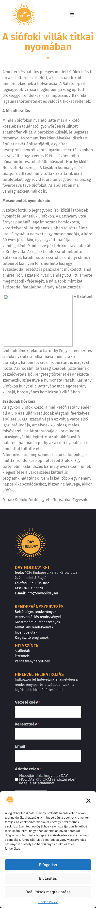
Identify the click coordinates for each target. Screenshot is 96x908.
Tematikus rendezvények (34, 627)
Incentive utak (26, 632)
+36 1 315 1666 (38, 583)
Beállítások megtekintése (48, 892)
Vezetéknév (27, 702)
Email (21, 746)
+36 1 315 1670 (32, 588)
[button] (88, 800)
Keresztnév (27, 724)
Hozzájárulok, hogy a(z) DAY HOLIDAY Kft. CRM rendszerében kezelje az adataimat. (48, 779)
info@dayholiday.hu (42, 593)
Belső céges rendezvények (35, 612)
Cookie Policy (48, 902)
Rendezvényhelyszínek (32, 661)
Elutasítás (48, 878)
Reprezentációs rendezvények (38, 617)
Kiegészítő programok (31, 638)
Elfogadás (48, 864)
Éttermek (22, 656)
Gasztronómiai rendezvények (37, 622)
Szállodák (22, 651)
